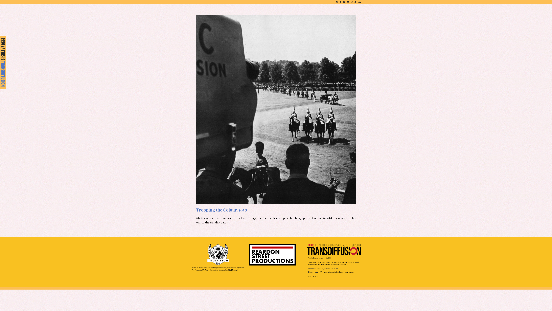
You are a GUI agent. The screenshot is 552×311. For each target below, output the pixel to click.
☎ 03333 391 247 (313, 272)
